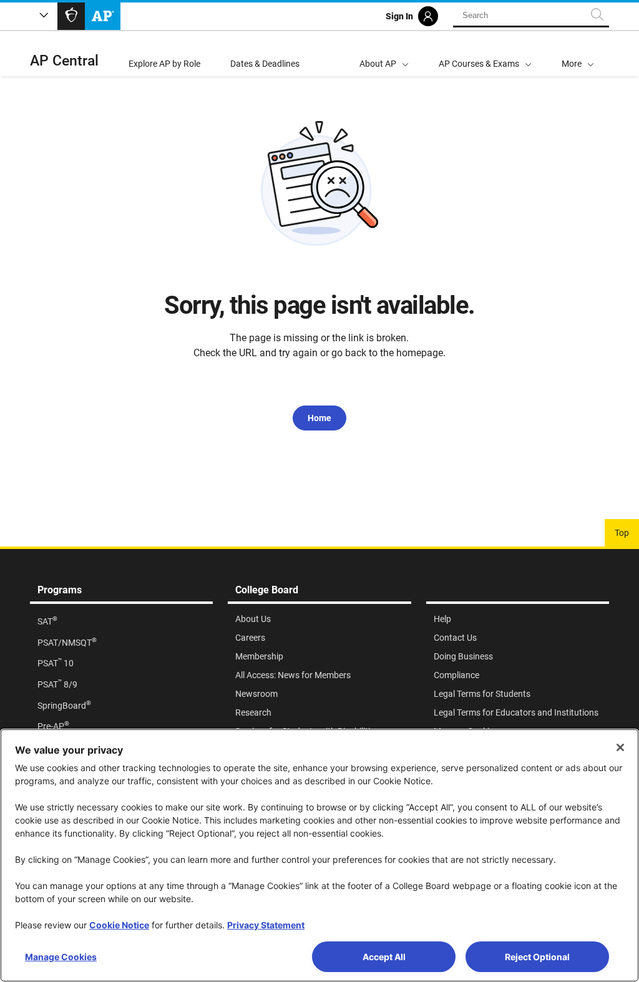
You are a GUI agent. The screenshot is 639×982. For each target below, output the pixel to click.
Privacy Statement (266, 925)
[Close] (620, 747)
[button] (578, 53)
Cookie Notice (119, 925)
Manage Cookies (61, 956)
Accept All (384, 956)
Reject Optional (537, 956)
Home (319, 418)
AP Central (64, 60)
